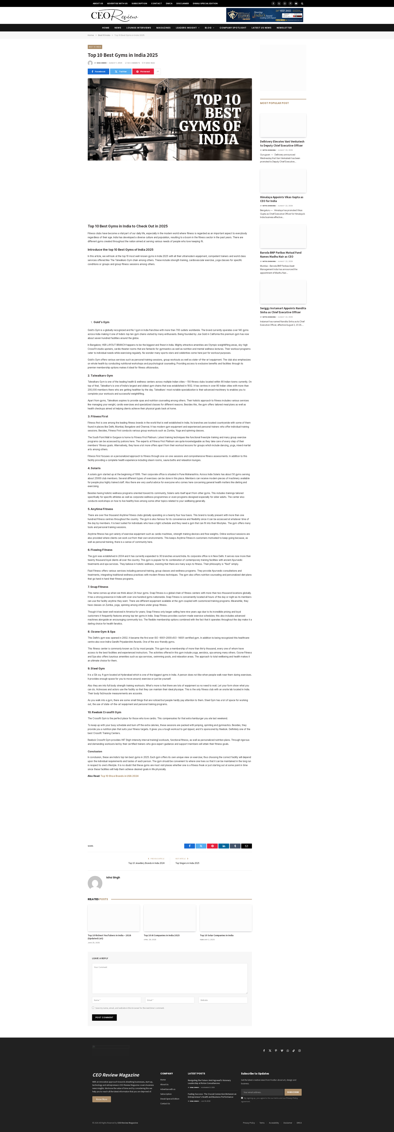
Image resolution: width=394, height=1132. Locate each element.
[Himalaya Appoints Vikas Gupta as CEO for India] (283, 181)
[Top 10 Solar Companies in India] (226, 918)
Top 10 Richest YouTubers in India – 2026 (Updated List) (109, 937)
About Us (98, 3)
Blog (208, 27)
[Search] (302, 3)
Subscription (139, 3)
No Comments (133, 63)
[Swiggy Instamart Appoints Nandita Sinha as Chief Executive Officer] (283, 292)
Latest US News (262, 27)
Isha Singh (102, 63)
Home (105, 27)
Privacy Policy (292, 1098)
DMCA (169, 3)
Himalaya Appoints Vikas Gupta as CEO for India (281, 199)
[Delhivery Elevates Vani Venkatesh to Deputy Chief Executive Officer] (283, 125)
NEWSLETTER (284, 27)
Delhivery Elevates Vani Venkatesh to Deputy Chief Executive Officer (282, 143)
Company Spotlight (233, 27)
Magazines (163, 27)
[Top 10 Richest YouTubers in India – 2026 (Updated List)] (114, 918)
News (118, 27)
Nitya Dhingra (269, 150)
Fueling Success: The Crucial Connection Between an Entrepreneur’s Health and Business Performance (212, 1095)
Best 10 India (95, 47)
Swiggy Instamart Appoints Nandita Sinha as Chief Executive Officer (283, 310)
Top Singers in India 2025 (187, 863)
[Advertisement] (170, 192)
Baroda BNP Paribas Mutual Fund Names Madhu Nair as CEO (281, 254)
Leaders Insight (186, 27)
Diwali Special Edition (205, 3)
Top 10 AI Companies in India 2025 (162, 935)
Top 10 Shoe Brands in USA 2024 (120, 776)
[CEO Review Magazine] (114, 15)
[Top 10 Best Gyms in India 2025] (170, 159)
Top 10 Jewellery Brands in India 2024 (146, 863)
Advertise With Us (117, 3)
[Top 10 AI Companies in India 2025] (170, 918)
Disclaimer (182, 3)
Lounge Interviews (139, 27)
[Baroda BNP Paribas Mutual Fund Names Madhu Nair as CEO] (283, 236)
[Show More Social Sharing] (158, 71)
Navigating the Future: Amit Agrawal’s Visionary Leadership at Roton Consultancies (209, 1082)
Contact (156, 3)
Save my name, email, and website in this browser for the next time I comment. (129, 1008)
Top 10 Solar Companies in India (216, 935)
